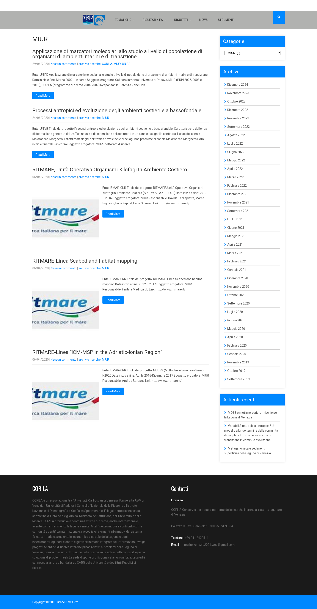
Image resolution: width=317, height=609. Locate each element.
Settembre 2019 (238, 379)
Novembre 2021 (238, 202)
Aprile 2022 (235, 168)
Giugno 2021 (235, 227)
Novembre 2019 (238, 362)
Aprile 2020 (235, 337)
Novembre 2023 (238, 93)
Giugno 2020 (235, 320)
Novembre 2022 (238, 118)
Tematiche (123, 20)
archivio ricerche (89, 64)
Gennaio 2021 (236, 269)
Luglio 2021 (235, 219)
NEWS (203, 20)
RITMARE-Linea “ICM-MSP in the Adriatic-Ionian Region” (97, 352)
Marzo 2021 (235, 253)
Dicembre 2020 (237, 278)
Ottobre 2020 (236, 295)
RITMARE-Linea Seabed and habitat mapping (84, 261)
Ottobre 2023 (236, 101)
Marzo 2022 (235, 177)
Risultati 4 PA (153, 20)
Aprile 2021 (235, 244)
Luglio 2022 (235, 143)
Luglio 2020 (235, 312)
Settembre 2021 (238, 211)
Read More (43, 95)
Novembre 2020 (238, 286)
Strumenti (226, 20)
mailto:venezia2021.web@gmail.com (209, 544)
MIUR (117, 64)
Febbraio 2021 (237, 261)
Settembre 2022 (238, 126)
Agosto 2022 (236, 135)
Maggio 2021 (236, 236)
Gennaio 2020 (236, 354)
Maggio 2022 (236, 160)
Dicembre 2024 (237, 84)
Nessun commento (64, 64)
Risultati (181, 20)
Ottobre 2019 (236, 370)
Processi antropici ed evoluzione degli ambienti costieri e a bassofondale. (117, 110)
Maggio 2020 (236, 328)
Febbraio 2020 (237, 345)
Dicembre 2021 (237, 194)
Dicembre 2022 (237, 110)
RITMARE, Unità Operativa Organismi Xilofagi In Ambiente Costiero (109, 170)
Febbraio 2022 (237, 185)
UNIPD (126, 64)
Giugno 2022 (235, 152)
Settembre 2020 (238, 303)
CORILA (107, 64)
